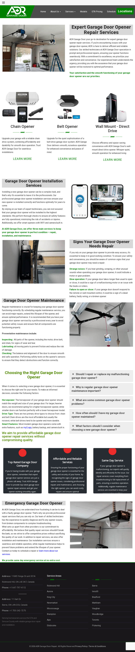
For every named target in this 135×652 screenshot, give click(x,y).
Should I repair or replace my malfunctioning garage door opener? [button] (100, 376)
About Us (54, 11)
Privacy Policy (81, 646)
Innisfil (95, 591)
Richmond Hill (53, 585)
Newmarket (52, 603)
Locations (125, 11)
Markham (96, 603)
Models (83, 11)
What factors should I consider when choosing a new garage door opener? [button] (96, 427)
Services (69, 11)
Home (43, 11)
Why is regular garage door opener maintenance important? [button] (95, 389)
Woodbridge (97, 614)
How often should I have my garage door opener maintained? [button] (98, 414)
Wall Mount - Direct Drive (112, 128)
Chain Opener (22, 126)
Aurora (50, 591)
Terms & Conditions (97, 646)
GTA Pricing (97, 11)
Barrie (94, 585)
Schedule (111, 11)
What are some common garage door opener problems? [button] (101, 401)
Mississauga (53, 608)
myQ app (27, 427)
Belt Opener (67, 126)
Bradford (96, 597)
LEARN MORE (22, 158)
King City (51, 597)
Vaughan (96, 608)
